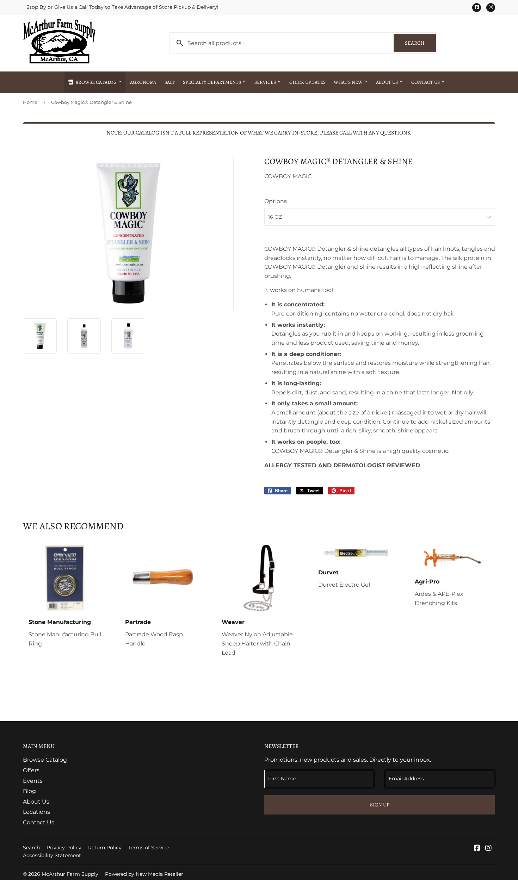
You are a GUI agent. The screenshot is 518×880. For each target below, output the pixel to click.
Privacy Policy (64, 847)
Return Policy (105, 847)
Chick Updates (307, 82)
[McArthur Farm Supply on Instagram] (488, 848)
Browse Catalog (96, 82)
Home (30, 102)
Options (275, 201)
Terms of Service (148, 847)
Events (33, 781)
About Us (387, 82)
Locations (36, 812)
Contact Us (426, 82)
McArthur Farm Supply (70, 874)
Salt (170, 82)
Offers (31, 770)
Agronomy (143, 82)
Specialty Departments (212, 82)
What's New (349, 82)
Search (420, 42)
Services (265, 82)
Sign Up (379, 804)
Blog (29, 791)
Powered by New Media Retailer (144, 874)
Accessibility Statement (52, 855)
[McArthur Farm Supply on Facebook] (477, 848)
